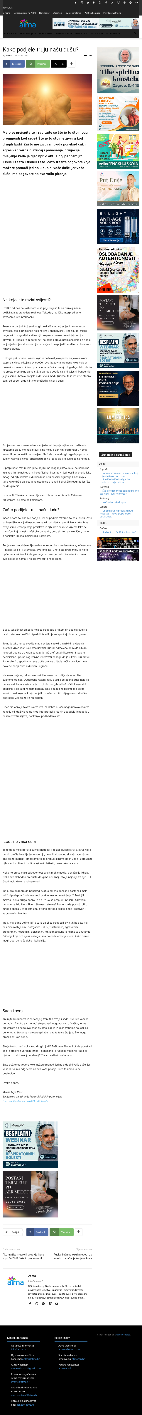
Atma (9, 55)
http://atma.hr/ (35, 1281)
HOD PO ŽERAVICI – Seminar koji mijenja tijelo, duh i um (119, 475)
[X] (112, 2)
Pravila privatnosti (112, 12)
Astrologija (26, 33)
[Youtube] (136, 2)
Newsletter (44, 12)
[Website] (124, 2)
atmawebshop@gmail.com (26, 1368)
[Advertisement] (47, 236)
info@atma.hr (18, 1349)
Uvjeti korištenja (73, 12)
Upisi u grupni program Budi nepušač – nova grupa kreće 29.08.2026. (116, 513)
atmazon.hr (78, 1359)
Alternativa (62, 33)
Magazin (95, 33)
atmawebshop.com (69, 1349)
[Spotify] (45, 1304)
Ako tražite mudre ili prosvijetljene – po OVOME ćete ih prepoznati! (23, 1256)
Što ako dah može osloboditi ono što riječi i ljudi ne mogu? (119, 492)
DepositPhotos (122, 1334)
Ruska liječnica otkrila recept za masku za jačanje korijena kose (73, 1256)
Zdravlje (80, 33)
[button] (135, 33)
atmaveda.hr (65, 1368)
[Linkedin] (88, 2)
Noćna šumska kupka (114, 502)
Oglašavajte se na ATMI (25, 12)
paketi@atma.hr (25, 1404)
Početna (9, 33)
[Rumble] (100, 2)
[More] (71, 64)
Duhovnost (45, 33)
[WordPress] (130, 2)
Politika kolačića (92, 12)
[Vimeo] (118, 2)
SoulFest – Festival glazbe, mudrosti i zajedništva (115, 481)
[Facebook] (75, 2)
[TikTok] (106, 2)
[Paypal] (94, 2)
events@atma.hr (20, 1381)
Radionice (111, 33)
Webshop (57, 12)
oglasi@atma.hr (31, 1359)
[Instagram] (81, 2)
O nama (6, 12)
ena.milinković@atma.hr (24, 1395)
